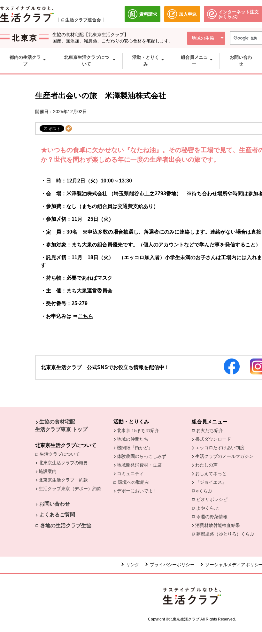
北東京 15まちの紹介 (138, 430)
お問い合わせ (54, 503)
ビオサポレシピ (213, 499)
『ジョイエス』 (211, 482)
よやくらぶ (209, 508)
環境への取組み (135, 483)
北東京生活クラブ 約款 (63, 479)
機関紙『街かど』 (135, 447)
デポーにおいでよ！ (137, 490)
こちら (85, 316)
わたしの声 (206, 464)
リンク (132, 564)
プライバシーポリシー (172, 564)
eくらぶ (204, 490)
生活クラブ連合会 (83, 20)
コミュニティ (130, 473)
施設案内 (48, 471)
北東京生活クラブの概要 (63, 462)
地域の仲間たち (132, 439)
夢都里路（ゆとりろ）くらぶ (225, 533)
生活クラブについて (61, 454)
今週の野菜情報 (213, 516)
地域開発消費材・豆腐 (139, 464)
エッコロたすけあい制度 (219, 447)
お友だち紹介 (211, 430)
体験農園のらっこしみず (141, 456)
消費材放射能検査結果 (219, 525)
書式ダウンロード (213, 439)
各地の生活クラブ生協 (65, 525)
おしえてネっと (211, 473)
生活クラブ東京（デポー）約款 (70, 488)
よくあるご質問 (57, 514)
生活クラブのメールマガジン (224, 456)
